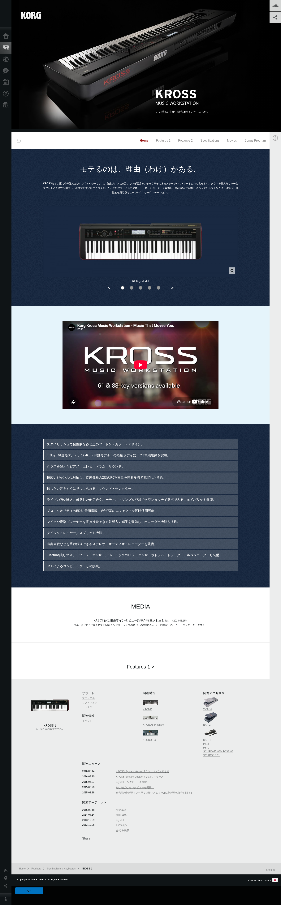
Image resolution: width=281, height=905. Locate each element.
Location (6, 878)
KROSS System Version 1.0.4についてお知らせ (142, 771)
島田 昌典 (121, 814)
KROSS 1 (86, 868)
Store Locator (6, 105)
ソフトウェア (89, 702)
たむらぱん (122, 825)
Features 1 (163, 140)
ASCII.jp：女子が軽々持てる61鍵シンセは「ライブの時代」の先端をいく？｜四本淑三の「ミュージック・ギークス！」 (140, 625)
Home (6, 36)
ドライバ (87, 707)
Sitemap (270, 869)
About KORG (6, 899)
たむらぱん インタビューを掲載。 (135, 787)
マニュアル (88, 698)
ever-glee (121, 810)
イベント (87, 720)
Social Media (6, 886)
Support (6, 94)
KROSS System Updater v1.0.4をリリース (139, 776)
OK (29, 890)
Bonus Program (255, 140)
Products (6, 48)
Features (6, 71)
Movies (232, 140)
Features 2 (185, 140)
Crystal (120, 820)
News (6, 870)
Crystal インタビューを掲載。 (132, 782)
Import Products (6, 59)
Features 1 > (140, 667)
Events (6, 82)
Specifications (209, 140)
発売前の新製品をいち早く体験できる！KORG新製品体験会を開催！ (154, 792)
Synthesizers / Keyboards (61, 868)
